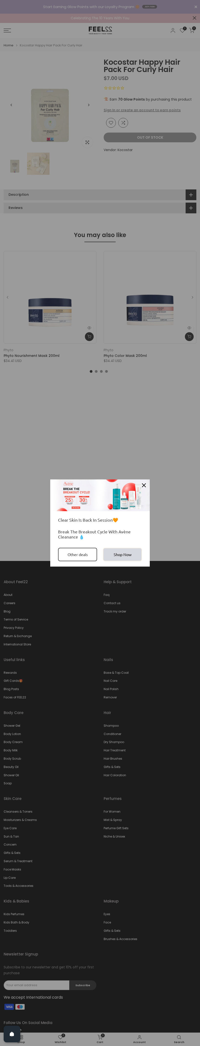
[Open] (12, 1034)
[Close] (144, 485)
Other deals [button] (78, 554)
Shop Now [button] (122, 554)
